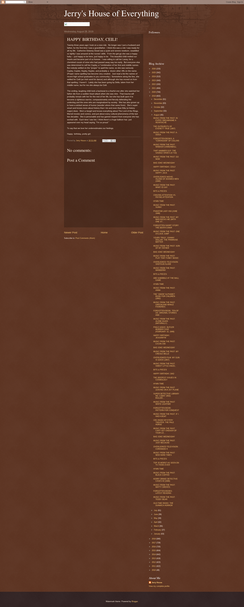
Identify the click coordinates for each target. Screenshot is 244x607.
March (157, 526)
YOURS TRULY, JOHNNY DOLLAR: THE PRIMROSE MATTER (165, 240)
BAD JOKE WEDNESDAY (164, 163)
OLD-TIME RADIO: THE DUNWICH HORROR (163, 504)
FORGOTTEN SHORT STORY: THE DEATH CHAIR (166, 226)
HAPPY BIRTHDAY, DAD (163, 374)
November (158, 103)
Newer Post (70, 232)
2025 (154, 72)
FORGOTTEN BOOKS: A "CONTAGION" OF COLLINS (166, 140)
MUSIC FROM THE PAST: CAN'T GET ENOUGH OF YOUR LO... (165, 430)
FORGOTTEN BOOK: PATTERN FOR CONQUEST (166, 409)
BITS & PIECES (160, 191)
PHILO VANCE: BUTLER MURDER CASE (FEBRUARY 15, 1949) (163, 329)
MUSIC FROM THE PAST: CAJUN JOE (164, 342)
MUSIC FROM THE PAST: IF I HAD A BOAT (166, 415)
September (158, 111)
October (157, 107)
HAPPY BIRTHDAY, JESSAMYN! (161, 336)
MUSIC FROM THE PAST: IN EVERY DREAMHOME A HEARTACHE (165, 120)
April (156, 522)
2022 (154, 84)
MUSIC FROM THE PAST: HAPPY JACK (164, 172)
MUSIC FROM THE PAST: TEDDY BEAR (164, 498)
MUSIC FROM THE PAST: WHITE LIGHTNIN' (164, 403)
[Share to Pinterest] (114, 140)
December (158, 99)
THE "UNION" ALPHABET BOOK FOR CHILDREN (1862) (164, 296)
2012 (154, 562)
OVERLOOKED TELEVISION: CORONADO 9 (165, 448)
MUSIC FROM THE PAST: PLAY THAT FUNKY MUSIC (166, 257)
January (157, 534)
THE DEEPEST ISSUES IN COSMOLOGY (164, 379)
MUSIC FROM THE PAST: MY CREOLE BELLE (166, 352)
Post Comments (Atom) (85, 238)
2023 (154, 80)
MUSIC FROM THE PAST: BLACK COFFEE (164, 474)
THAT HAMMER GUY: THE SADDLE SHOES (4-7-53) (165, 152)
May (156, 518)
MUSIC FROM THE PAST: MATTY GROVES (164, 486)
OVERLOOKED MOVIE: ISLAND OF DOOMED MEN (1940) (166, 179)
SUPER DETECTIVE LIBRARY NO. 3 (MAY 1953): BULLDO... (166, 396)
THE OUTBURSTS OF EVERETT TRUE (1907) (164, 127)
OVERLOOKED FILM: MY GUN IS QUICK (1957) (166, 359)
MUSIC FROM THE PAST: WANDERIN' (164, 269)
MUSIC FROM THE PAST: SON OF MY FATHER (166, 247)
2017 (154, 543)
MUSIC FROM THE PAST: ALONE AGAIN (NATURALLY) (164, 321)
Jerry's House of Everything (111, 13)
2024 (154, 76)
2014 (154, 554)
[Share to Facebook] (111, 140)
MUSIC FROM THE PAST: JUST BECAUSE (164, 442)
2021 (154, 88)
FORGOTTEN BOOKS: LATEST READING (163, 492)
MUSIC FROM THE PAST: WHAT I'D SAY (164, 186)
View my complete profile (159, 586)
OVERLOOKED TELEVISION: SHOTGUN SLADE (165, 263)
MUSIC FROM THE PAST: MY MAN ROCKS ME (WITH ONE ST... (166, 219)
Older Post (137, 232)
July (156, 510)
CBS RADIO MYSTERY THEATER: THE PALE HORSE (163, 422)
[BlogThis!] (106, 140)
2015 (154, 550)
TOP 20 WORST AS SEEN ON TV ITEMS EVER (166, 464)
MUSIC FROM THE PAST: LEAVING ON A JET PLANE (166, 388)
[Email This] (103, 140)
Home (104, 232)
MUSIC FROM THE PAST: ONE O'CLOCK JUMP (166, 232)
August (157, 115)
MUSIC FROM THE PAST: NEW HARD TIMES (164, 454)
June (156, 514)
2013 (154, 558)
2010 (154, 570)
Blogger (135, 601)
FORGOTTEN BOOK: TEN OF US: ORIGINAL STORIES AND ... (166, 313)
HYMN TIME (158, 201)
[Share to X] (109, 140)
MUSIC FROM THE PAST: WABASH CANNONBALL (164, 146)
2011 (154, 566)
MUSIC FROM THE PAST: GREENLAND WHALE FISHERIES (164, 304)
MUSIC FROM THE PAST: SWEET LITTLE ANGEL (164, 365)
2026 (154, 69)
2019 (154, 96)
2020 (154, 92)
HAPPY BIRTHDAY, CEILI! (164, 167)
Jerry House (157, 582)
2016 (154, 547)
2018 (154, 539)
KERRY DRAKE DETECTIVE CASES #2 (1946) (165, 480)
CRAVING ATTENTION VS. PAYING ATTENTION (164, 196)
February (158, 530)
